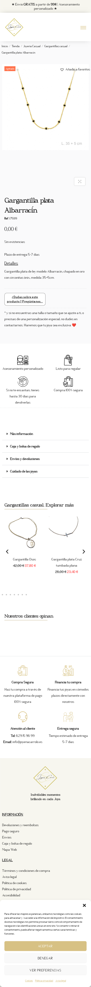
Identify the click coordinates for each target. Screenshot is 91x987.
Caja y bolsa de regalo (25, 446)
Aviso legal (60, 980)
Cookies (29, 980)
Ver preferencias (45, 970)
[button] (84, 905)
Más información (21, 434)
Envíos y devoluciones (25, 459)
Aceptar (45, 946)
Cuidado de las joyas (24, 471)
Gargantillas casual (56, 46)
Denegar (45, 958)
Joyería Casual (32, 46)
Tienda (16, 46)
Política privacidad (44, 980)
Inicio (5, 46)
